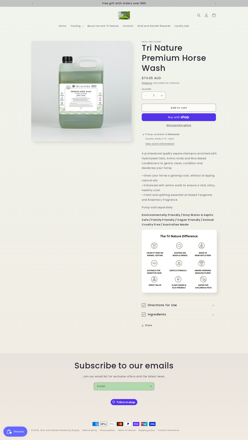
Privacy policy (107, 430)
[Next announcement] (215, 3)
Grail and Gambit (49, 430)
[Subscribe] (150, 386)
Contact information (168, 430)
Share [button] (148, 325)
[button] (76, 25)
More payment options (179, 125)
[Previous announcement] (32, 3)
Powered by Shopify (69, 430)
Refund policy (90, 430)
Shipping (147, 83)
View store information (159, 143)
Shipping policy (147, 430)
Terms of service (126, 430)
